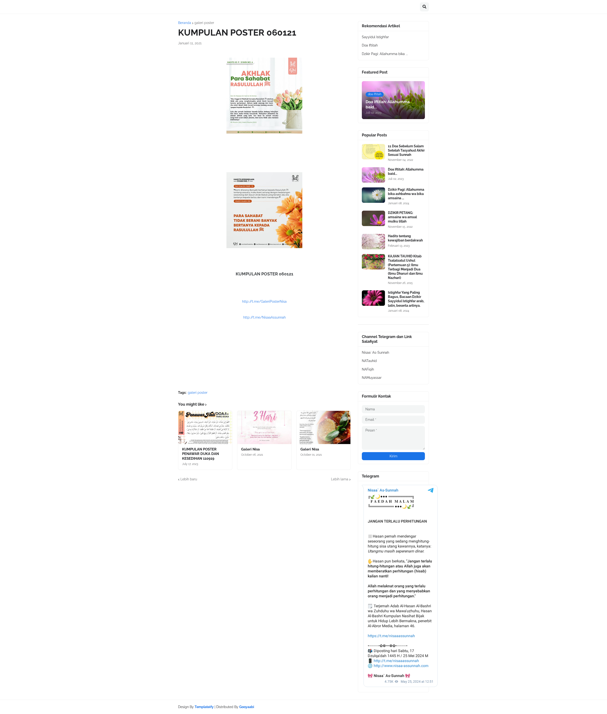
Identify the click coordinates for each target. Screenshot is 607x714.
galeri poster (204, 22)
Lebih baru (188, 479)
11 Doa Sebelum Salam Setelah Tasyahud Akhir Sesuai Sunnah (406, 150)
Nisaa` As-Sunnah (375, 352)
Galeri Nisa (250, 449)
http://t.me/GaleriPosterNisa (264, 301)
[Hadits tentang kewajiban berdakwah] (373, 241)
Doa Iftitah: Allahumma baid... (405, 171)
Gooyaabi (246, 707)
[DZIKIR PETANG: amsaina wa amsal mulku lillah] (373, 218)
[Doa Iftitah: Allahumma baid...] (373, 175)
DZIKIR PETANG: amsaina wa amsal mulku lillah (402, 217)
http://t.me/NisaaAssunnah (264, 317)
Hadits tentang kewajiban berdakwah (405, 238)
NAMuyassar (372, 378)
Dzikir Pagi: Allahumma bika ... (385, 54)
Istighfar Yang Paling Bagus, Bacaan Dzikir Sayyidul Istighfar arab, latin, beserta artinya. (406, 299)
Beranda (184, 22)
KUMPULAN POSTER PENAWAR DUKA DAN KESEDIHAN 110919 (200, 454)
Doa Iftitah (370, 45)
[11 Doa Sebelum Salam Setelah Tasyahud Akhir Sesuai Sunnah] (373, 151)
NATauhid (369, 361)
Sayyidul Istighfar (375, 37)
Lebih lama (339, 479)
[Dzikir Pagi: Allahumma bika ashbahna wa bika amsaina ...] (373, 195)
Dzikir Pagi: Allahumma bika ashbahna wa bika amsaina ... (406, 194)
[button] (424, 6)
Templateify (204, 707)
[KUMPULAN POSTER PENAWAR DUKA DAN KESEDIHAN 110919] (205, 427)
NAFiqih (368, 369)
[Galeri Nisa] (264, 427)
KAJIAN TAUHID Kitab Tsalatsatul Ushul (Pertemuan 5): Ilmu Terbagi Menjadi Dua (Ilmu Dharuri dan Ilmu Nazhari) (405, 267)
